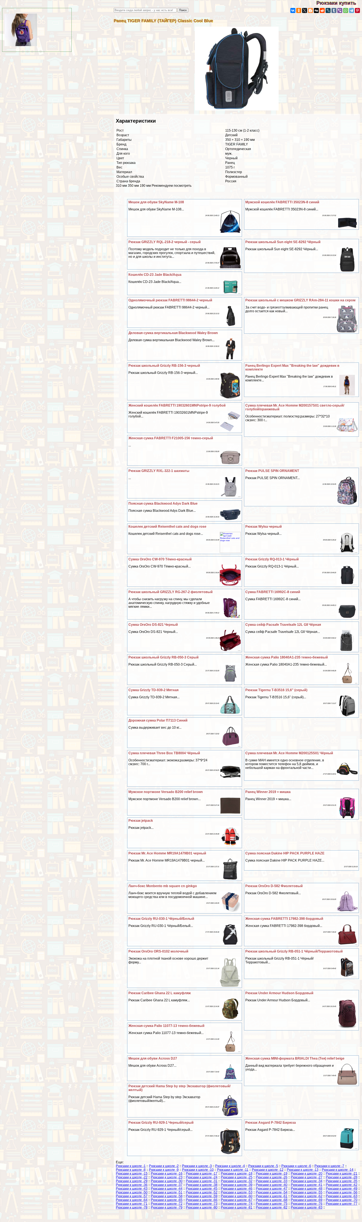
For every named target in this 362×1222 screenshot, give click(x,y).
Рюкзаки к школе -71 (131, 1203)
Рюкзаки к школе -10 (198, 1169)
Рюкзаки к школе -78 (131, 1207)
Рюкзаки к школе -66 (201, 1200)
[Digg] (316, 10)
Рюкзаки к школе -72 (166, 1203)
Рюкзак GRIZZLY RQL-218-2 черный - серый (164, 242)
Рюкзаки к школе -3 (197, 1166)
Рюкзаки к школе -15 (131, 1173)
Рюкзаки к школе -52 (201, 1192)
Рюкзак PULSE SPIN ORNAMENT (272, 471)
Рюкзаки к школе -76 (306, 1203)
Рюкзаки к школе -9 (164, 1169)
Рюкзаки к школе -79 (166, 1207)
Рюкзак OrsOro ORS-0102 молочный (158, 951)
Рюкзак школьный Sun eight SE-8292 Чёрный (283, 242)
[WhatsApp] (345, 10)
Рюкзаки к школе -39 (236, 1185)
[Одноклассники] (298, 10)
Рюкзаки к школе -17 (201, 1173)
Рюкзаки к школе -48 (306, 1188)
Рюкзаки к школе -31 (201, 1181)
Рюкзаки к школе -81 (236, 1207)
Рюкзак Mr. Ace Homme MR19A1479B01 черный (167, 853)
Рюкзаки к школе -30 (166, 1181)
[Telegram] (351, 10)
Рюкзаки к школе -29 (131, 1181)
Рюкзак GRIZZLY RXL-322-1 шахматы (158, 471)
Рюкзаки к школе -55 (306, 1192)
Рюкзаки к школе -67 (236, 1200)
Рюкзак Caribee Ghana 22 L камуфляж (159, 993)
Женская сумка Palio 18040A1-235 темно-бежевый (286, 657)
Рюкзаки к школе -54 (271, 1192)
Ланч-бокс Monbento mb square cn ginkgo (162, 886)
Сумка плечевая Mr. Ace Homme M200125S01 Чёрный (289, 753)
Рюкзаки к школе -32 (236, 1181)
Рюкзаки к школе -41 (306, 1185)
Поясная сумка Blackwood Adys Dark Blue (163, 503)
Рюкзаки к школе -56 (341, 1192)
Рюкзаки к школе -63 (341, 1196)
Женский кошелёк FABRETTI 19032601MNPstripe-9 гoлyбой (177, 405)
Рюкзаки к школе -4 (230, 1166)
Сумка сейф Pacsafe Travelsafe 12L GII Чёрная (283, 624)
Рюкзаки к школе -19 (271, 1173)
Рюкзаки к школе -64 (131, 1200)
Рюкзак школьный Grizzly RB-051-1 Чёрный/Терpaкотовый (294, 951)
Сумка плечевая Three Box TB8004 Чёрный (164, 753)
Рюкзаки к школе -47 (271, 1188)
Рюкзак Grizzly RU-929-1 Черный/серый (161, 1122)
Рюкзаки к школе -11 (232, 1169)
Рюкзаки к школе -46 (236, 1188)
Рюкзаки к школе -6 (296, 1166)
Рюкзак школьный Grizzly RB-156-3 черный (164, 365)
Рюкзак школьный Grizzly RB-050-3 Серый (163, 657)
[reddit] (322, 10)
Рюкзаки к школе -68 (271, 1200)
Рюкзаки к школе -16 (166, 1173)
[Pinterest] (357, 10)
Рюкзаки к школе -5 (263, 1166)
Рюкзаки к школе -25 (236, 1177)
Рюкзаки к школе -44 (166, 1188)
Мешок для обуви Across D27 (152, 1058)
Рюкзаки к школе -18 (236, 1173)
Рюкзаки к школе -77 (341, 1203)
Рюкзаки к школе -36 (131, 1185)
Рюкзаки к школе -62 (306, 1196)
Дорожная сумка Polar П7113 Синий (157, 720)
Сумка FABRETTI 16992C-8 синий (272, 592)
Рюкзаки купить (339, 3)
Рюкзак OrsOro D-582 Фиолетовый (274, 886)
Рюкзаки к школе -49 (341, 1188)
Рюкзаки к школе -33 (271, 1181)
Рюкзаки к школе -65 (166, 1200)
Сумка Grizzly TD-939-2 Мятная (153, 690)
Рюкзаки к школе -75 (271, 1203)
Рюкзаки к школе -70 (341, 1200)
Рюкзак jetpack (140, 820)
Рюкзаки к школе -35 (341, 1181)
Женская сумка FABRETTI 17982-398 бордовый (284, 918)
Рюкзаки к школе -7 (329, 1166)
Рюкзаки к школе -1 (131, 1166)
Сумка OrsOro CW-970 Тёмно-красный (160, 559)
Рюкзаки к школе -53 (236, 1192)
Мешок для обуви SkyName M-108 (156, 202)
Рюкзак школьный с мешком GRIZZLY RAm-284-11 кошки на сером (300, 300)
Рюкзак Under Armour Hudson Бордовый (279, 993)
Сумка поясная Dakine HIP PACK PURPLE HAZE (285, 853)
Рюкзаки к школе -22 (131, 1177)
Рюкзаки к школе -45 (201, 1188)
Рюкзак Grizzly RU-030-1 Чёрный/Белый (161, 918)
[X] (304, 10)
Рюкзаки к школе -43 (131, 1188)
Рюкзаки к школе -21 (341, 1173)
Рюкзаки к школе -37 (166, 1185)
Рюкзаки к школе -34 (306, 1181)
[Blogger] (310, 10)
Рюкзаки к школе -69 (306, 1200)
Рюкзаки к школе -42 (341, 1185)
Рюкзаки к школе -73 (201, 1203)
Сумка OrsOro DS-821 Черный (153, 624)
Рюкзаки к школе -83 (306, 1207)
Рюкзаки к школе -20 (306, 1173)
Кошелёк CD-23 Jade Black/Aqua (154, 274)
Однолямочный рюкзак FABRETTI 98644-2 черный (170, 300)
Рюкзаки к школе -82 (271, 1207)
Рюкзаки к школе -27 (306, 1177)
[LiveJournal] (328, 10)
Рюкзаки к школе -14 (337, 1169)
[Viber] (339, 10)
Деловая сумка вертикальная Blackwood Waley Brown (173, 333)
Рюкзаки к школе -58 (166, 1196)
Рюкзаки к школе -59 (201, 1196)
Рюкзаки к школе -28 (341, 1177)
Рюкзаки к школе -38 (201, 1185)
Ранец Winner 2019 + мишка (268, 792)
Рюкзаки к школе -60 (236, 1196)
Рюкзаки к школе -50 (131, 1192)
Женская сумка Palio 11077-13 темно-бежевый (166, 1026)
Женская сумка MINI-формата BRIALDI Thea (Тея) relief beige (294, 1058)
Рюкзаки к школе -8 (131, 1169)
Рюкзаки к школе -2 (164, 1166)
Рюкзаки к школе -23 (166, 1177)
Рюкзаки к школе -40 (271, 1185)
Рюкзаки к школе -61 (271, 1196)
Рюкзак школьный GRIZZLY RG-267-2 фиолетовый (170, 592)
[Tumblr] (333, 10)
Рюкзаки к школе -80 (201, 1207)
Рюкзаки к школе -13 (302, 1169)
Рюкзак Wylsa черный (263, 526)
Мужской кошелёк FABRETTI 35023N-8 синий (282, 202)
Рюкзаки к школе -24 (201, 1177)
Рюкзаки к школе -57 (131, 1196)
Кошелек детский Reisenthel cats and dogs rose (167, 526)
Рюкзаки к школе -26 (271, 1177)
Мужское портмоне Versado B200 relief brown (165, 792)
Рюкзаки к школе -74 (236, 1203)
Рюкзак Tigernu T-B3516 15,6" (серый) (276, 690)
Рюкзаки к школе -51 (166, 1192)
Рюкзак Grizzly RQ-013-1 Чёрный (272, 559)
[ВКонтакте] (292, 10)
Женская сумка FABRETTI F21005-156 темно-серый (170, 438)
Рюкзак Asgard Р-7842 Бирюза (270, 1122)
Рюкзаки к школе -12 (267, 1169)
